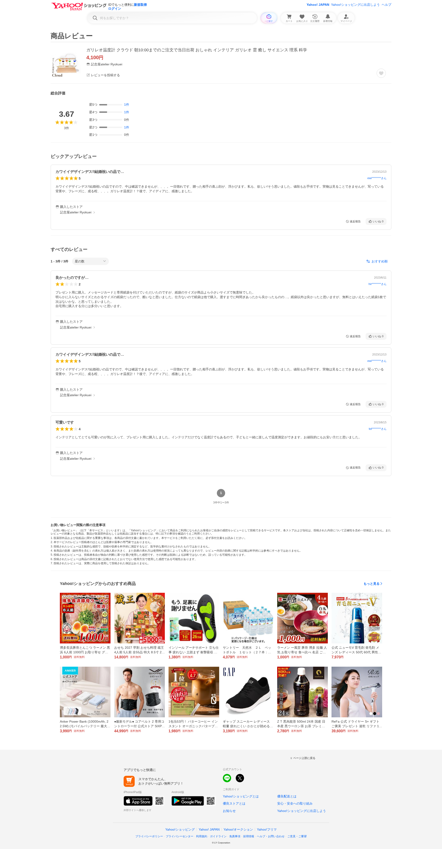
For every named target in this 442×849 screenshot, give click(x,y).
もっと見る (371, 583)
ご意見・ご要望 (297, 836)
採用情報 (248, 836)
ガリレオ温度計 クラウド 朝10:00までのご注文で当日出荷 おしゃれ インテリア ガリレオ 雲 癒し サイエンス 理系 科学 (196, 50)
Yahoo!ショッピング (180, 829)
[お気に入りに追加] (381, 73)
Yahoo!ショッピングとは (241, 796)
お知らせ (229, 811)
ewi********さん (377, 178)
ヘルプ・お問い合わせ (271, 836)
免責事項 (234, 836)
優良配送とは (287, 796)
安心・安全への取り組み (295, 803)
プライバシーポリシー (149, 836)
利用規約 (201, 836)
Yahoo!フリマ (267, 829)
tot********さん (378, 428)
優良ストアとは (234, 803)
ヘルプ (386, 4)
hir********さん (378, 284)
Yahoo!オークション (238, 829)
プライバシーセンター (179, 836)
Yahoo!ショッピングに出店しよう (355, 4)
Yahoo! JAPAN (318, 4)
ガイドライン (218, 836)
